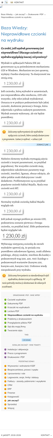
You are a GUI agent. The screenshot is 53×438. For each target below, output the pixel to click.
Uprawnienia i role (16, 373)
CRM (10, 385)
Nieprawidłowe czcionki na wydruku (25, 315)
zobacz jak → (44, 144)
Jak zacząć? (20, 14)
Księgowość (13, 396)
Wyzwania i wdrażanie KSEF (21, 366)
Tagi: (27, 335)
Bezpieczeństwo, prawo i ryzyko (23, 369)
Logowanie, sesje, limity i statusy (23, 377)
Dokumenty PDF (15, 303)
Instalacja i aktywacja (18, 349)
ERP (9, 389)
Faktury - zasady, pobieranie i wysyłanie (27, 381)
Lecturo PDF (13, 311)
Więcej (11, 408)
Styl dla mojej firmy (17, 326)
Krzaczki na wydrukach (19, 307)
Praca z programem (17, 353)
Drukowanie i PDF (36, 14)
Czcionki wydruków (17, 299)
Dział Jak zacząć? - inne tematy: (26, 345)
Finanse (11, 392)
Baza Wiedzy (7, 14)
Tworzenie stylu (15, 330)
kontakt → (46, 435)
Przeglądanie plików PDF (20, 322)
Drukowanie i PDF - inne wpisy (26, 295)
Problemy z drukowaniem (20, 319)
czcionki (26, 340)
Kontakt (19, 2)
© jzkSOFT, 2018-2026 (11, 435)
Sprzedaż (12, 404)
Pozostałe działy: (27, 361)
